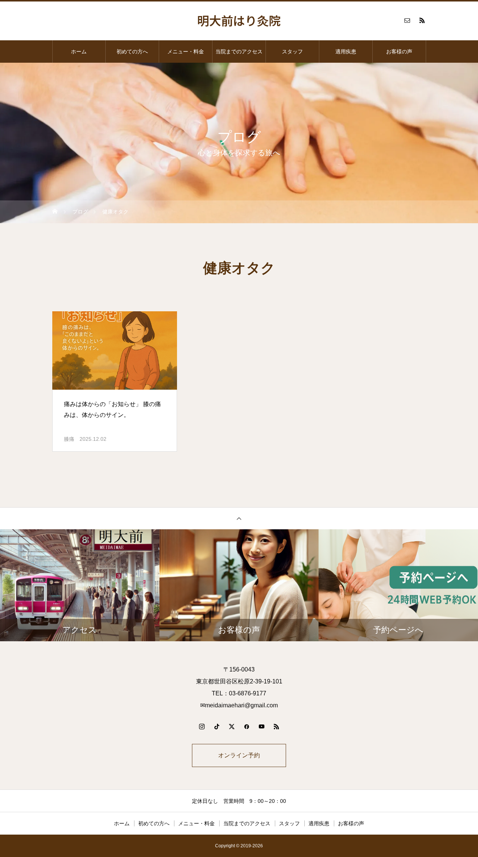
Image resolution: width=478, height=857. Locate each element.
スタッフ (292, 51)
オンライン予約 (239, 755)
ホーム (79, 51)
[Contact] (407, 20)
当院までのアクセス (239, 51)
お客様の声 (399, 51)
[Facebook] (246, 726)
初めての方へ (132, 51)
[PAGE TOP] (239, 518)
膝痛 (69, 439)
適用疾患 (345, 51)
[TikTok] (216, 726)
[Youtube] (261, 726)
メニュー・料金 (185, 51)
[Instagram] (201, 726)
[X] (231, 726)
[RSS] (422, 20)
